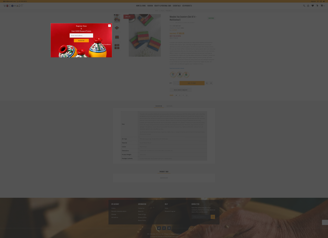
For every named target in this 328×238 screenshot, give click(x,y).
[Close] (109, 25)
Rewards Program (170, 211)
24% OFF (128, 17)
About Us (141, 211)
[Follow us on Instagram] (169, 228)
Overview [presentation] (159, 106)
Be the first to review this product (185, 22)
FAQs (166, 208)
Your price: (173, 34)
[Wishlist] (311, 6)
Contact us (141, 208)
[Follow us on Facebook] (164, 228)
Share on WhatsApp (186, 95)
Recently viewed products (118, 211)
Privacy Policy (142, 217)
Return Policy (142, 220)
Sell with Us (114, 217)
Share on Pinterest (183, 95)
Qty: (171, 83)
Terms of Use (142, 214)
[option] (117, 18)
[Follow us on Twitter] (159, 228)
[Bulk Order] (316, 6)
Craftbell (174, 30)
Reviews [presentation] (169, 106)
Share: (172, 95)
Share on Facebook (179, 95)
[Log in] (307, 6)
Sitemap (113, 214)
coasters (162, 178)
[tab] (159, 106)
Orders (113, 208)
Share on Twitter (176, 95)
